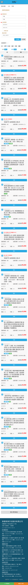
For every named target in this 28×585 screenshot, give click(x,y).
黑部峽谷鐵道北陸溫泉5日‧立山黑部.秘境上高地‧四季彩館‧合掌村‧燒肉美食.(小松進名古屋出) (14, 470)
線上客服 (21, 583)
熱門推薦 (5, 46)
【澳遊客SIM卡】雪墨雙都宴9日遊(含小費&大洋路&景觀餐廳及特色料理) (14, 213)
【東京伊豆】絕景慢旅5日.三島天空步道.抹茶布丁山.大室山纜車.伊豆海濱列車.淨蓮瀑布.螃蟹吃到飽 (14, 398)
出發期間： (4, 22)
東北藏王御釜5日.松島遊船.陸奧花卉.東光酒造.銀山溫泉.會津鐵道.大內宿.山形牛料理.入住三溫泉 (14, 446)
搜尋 (18, 39)
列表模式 (21, 52)
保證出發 (6, 30)
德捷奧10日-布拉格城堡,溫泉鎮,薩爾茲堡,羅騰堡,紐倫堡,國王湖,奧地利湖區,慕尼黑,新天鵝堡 (14, 100)
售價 (19, 46)
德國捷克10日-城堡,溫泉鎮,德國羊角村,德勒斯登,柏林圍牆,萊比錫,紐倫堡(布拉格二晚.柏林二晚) (14, 78)
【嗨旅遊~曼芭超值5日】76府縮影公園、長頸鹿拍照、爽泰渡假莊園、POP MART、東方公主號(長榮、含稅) (14, 278)
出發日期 (9, 46)
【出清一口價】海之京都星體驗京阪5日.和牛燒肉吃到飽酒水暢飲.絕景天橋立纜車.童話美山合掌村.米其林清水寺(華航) (14, 349)
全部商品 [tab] (6, 49)
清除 (24, 39)
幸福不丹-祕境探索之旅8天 (12, 121)
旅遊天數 (16, 46)
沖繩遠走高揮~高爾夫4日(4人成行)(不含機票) (14, 57)
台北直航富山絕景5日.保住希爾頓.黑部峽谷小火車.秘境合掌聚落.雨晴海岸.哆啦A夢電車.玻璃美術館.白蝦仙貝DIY (14, 422)
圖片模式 (7, 52)
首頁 (9, 6)
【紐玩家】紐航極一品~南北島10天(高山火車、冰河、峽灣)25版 (14, 141)
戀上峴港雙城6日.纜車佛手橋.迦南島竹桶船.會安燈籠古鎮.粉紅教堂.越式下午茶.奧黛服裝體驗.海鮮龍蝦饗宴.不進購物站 (14, 324)
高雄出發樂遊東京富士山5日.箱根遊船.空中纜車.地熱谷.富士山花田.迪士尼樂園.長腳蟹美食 (14, 493)
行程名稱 (12, 46)
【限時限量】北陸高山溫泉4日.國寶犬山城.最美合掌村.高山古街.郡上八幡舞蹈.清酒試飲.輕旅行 (14, 301)
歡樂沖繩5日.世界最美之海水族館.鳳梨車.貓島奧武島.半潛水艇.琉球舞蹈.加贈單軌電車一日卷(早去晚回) (14, 164)
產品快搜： (4, 33)
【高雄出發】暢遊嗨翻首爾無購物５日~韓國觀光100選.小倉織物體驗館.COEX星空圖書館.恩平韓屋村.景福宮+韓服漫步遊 (14, 374)
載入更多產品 (14, 512)
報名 (14, 70)
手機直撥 (7, 583)
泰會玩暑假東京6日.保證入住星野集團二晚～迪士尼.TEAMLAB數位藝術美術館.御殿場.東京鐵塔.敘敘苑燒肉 (14, 189)
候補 (14, 155)
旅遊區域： (4, 14)
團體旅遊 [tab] (15, 49)
